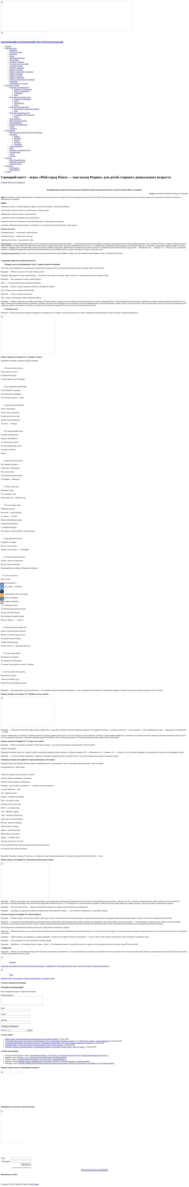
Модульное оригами (17, 58)
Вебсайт (4, 1020)
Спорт (12, 127)
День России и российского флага (26, 109)
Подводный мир (16, 123)
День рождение (15, 119)
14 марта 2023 (6, 182)
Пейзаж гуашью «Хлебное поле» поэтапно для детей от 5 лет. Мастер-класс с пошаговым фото (53, 1061)
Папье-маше (14, 60)
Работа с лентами (16, 76)
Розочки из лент (16, 164)
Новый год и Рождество (23, 89)
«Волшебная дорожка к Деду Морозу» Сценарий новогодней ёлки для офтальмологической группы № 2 (69, 1055)
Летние (16, 140)
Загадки (13, 156)
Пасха (16, 101)
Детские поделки (16, 52)
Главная (8, 46)
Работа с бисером (16, 74)
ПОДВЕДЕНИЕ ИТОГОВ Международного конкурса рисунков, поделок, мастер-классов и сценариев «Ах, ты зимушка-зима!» (66, 1063)
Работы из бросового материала (21, 72)
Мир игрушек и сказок (18, 121)
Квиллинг (13, 54)
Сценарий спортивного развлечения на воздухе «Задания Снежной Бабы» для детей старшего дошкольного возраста (49, 1043)
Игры (12, 148)
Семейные (18, 144)
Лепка (12, 56)
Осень (16, 117)
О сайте (8, 172)
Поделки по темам (12, 85)
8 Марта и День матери (22, 99)
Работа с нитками (16, 70)
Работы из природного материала (22, 80)
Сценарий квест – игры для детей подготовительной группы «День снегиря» (34, 1045)
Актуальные (14, 168)
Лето (16, 111)
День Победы (19, 103)
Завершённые (15, 170)
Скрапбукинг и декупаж (19, 83)
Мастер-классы (11, 48)
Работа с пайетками (17, 78)
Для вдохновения (16, 146)
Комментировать (7, 995)
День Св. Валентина (21, 91)
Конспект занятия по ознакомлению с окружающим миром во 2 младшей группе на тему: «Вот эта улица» (45, 1047)
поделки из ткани (16, 66)
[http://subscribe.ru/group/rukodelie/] (94, 1170)
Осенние (17, 142)
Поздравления (15, 152)
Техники (8, 158)
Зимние (17, 136)
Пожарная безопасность (18, 125)
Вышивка (13, 50)
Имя (2, 1008)
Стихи (12, 154)
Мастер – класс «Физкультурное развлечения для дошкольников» (42, 1057)
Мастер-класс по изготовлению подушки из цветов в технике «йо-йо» (31, 1039)
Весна (16, 105)
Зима (16, 95)
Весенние (17, 138)
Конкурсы (9, 166)
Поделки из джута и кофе (19, 64)
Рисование (14, 81)
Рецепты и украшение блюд (20, 150)
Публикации (10, 130)
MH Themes (34, 1184)
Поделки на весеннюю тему (20, 97)
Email (3, 1014)
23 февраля (18, 93)
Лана (13, 182)
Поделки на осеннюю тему (20, 113)
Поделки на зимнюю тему (19, 87)
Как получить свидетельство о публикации (26, 132)
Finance (8, 1057)
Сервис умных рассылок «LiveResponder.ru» (21, 1167)
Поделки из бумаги (17, 62)
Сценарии (13, 134)
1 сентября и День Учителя (24, 115)
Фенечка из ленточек (17, 162)
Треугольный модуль (17, 160)
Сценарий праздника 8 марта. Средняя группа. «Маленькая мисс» (41, 1059)
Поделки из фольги (17, 68)
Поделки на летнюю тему (19, 107)
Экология (13, 129)
